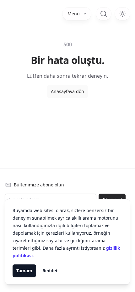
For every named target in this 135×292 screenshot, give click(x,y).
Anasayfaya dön (67, 91)
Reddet (50, 271)
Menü (74, 14)
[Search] (103, 14)
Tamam (24, 271)
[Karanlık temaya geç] (122, 14)
